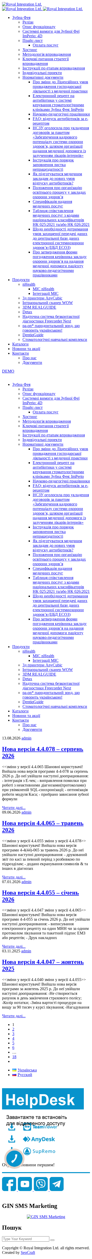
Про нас (29, 358)
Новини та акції (26, 348)
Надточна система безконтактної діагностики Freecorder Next (50, 318)
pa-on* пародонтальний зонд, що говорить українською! (51, 328)
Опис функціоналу (38, 27)
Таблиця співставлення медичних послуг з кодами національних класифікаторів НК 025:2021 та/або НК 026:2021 (61, 218)
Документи (32, 362)
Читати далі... (14, 807)
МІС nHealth (43, 289)
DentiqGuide (32, 335)
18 (14, 1057)
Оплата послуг (46, 45)
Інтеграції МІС (46, 293)
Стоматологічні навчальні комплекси (54, 339)
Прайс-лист (32, 40)
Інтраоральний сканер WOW (47, 303)
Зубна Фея (21, 17)
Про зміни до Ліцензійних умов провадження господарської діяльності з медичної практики (60, 86)
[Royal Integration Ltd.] (22, 4)
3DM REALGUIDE (39, 307)
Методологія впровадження (46, 54)
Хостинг (29, 50)
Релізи (27, 22)
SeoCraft (28, 1252)
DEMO (8, 371)
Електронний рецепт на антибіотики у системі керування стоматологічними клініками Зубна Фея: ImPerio (58, 103)
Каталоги (20, 344)
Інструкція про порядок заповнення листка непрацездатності (53, 164)
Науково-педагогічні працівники (61, 114)
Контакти (20, 353)
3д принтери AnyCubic (42, 298)
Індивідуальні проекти (42, 73)
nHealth (28, 284)
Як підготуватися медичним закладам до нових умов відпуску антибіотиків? (57, 178)
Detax (27, 312)
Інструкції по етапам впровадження (53, 68)
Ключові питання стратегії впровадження (45, 61)
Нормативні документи (42, 77)
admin (26, 738)
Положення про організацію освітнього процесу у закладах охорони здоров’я (59, 192)
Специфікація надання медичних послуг (52, 203)
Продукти (21, 280)
